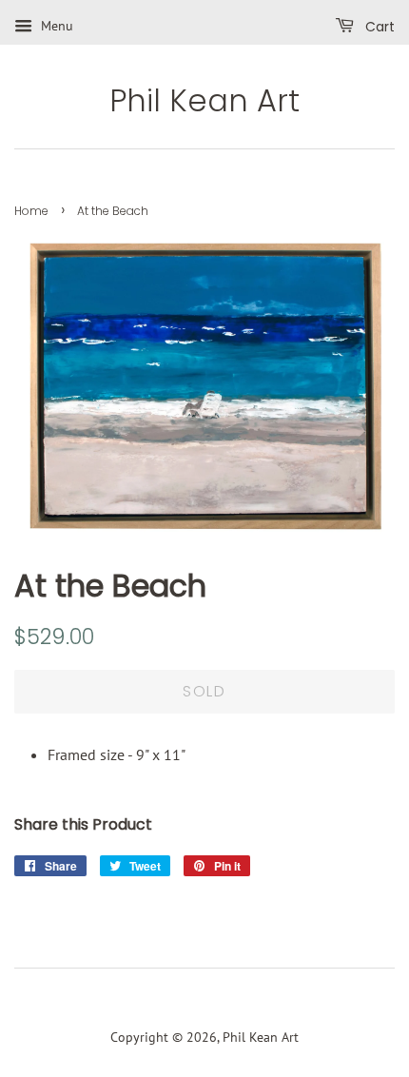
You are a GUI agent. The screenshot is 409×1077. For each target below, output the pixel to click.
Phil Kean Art (204, 101)
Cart (378, 26)
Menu (55, 25)
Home (31, 211)
